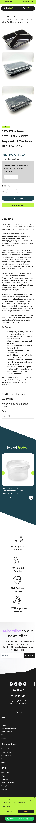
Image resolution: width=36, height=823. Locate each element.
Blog (2, 735)
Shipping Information (8, 776)
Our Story (4, 722)
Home (4, 17)
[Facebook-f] (11, 684)
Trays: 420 (11, 177)
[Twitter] (15, 684)
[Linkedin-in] (20, 684)
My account (5, 749)
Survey (3, 759)
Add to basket (18, 205)
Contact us (4, 779)
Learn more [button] (6, 806)
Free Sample (18, 198)
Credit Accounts (6, 731)
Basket (3, 762)
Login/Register (6, 755)
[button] (3, 473)
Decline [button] (9, 811)
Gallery (3, 725)
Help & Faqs (5, 772)
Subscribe (29, 655)
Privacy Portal (5, 786)
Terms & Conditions (7, 782)
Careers (3, 738)
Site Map (4, 789)
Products (12, 17)
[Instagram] (24, 684)
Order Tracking (6, 752)
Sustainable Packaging (8, 728)
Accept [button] (26, 811)
